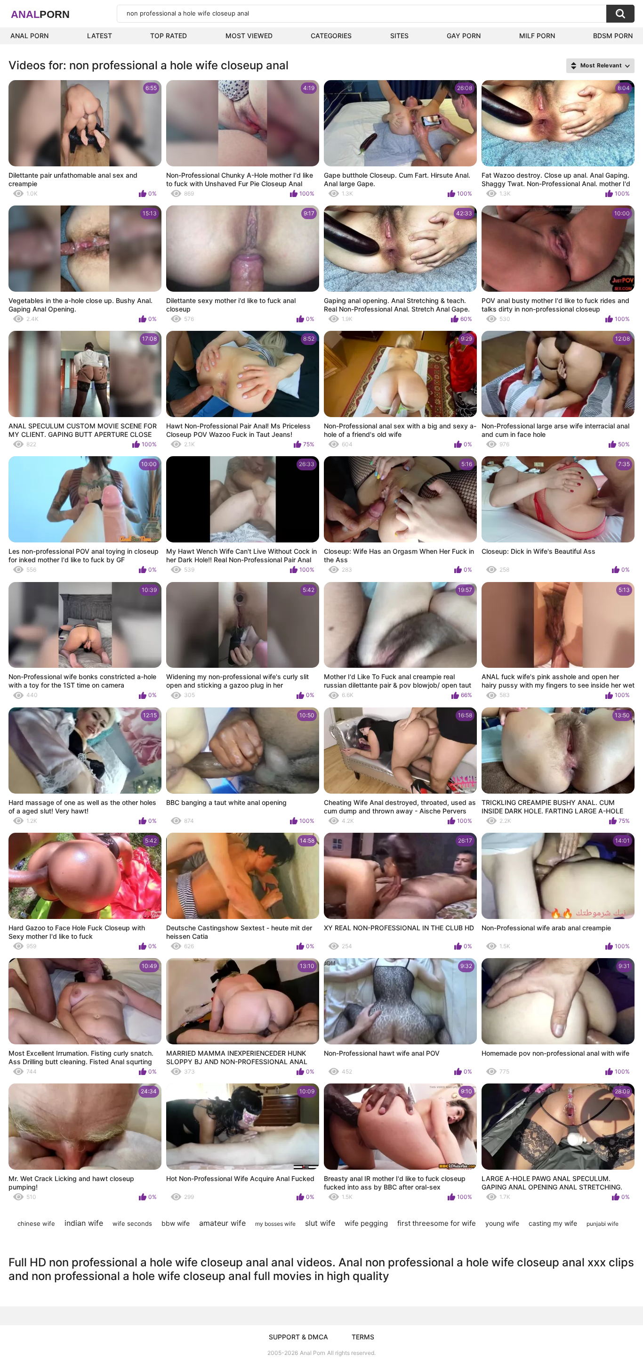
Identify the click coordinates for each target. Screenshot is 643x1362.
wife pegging (366, 1223)
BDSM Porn (613, 36)
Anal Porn (29, 36)
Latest (99, 36)
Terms (363, 1337)
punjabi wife (603, 1223)
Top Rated (168, 36)
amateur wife (222, 1223)
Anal (40, 14)
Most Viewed (249, 36)
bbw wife (175, 1223)
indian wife (83, 1223)
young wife (502, 1223)
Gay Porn (464, 36)
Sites (399, 36)
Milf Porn (537, 36)
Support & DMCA (298, 1337)
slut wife (320, 1223)
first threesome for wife (436, 1223)
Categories (331, 36)
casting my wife (553, 1223)
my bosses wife (275, 1223)
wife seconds (132, 1223)
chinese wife (36, 1223)
